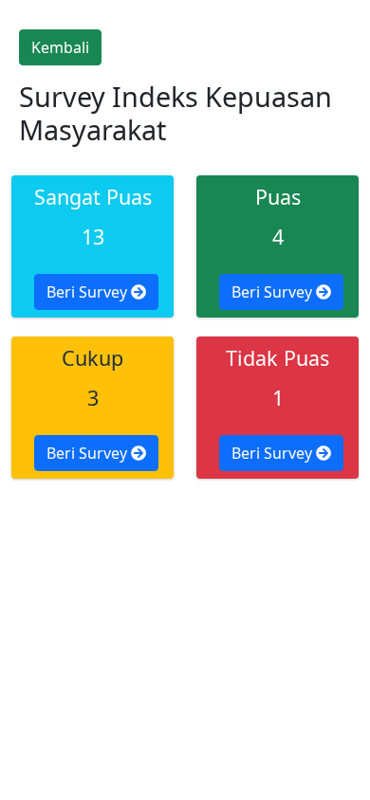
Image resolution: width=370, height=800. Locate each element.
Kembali (60, 47)
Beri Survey (88, 292)
